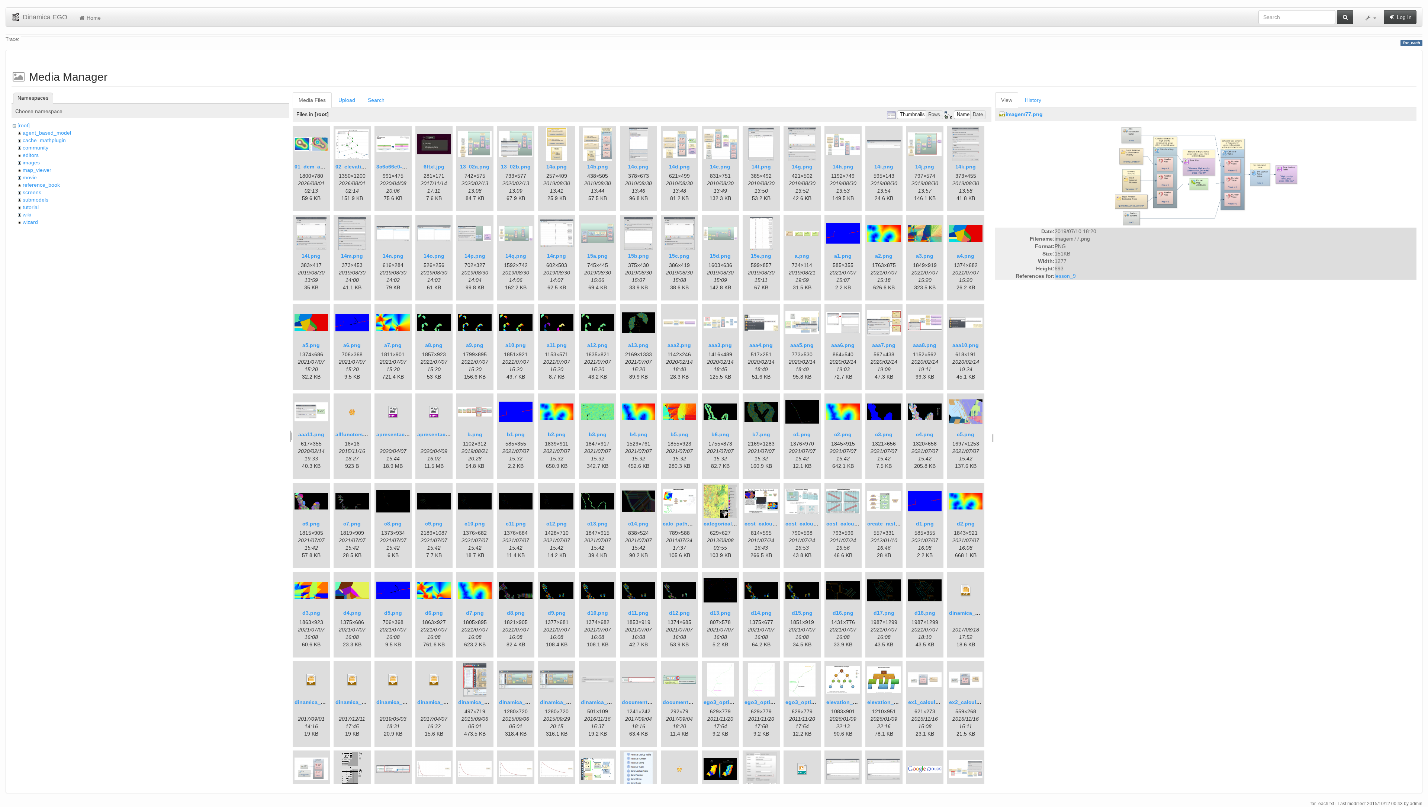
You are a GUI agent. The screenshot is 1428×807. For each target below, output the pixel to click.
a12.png (597, 345)
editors (31, 155)
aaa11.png (311, 434)
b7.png (761, 434)
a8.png (434, 345)
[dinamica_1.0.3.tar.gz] (352, 680)
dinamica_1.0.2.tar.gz (321, 702)
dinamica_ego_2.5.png (487, 702)
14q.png (515, 256)
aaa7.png (883, 345)
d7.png (475, 613)
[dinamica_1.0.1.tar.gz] (965, 590)
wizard (30, 222)
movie (30, 177)
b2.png (557, 434)
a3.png (924, 256)
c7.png (352, 524)
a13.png (638, 345)
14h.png (843, 167)
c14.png (638, 524)
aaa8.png (924, 345)
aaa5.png (802, 345)
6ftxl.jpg (434, 167)
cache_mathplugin (44, 140)
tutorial (31, 207)
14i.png (883, 167)
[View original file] (1206, 175)
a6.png (352, 345)
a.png (802, 256)
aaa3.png (720, 345)
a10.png (515, 345)
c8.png (393, 524)
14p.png (474, 256)
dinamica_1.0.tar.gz (441, 702)
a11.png (557, 345)
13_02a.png (474, 167)
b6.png (720, 434)
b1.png (516, 434)
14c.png (638, 167)
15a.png (597, 256)
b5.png (679, 434)
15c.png (679, 256)
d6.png (434, 613)
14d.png (679, 167)
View (1006, 100)
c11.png (516, 524)
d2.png (966, 524)
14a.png (556, 167)
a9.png (474, 345)
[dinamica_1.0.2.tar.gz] (311, 680)
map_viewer (37, 170)
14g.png (802, 167)
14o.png (434, 256)
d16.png (843, 613)
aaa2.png (679, 345)
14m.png (352, 256)
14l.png (311, 256)
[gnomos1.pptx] (802, 769)
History (1033, 100)
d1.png (925, 524)
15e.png (761, 256)
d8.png (516, 613)
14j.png (924, 167)
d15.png (802, 613)
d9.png (557, 613)
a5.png (311, 345)
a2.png (883, 256)
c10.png (474, 524)
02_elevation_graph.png (366, 167)
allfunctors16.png (357, 434)
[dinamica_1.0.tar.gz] (434, 680)
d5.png (393, 613)
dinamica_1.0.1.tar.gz (975, 613)
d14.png (761, 613)
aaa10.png (965, 345)
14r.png (556, 256)
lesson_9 (1065, 276)
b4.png (638, 434)
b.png (474, 434)
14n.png (393, 256)
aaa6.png (843, 345)
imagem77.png (1024, 114)
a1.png (843, 256)
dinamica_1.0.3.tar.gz (362, 702)
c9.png (434, 524)
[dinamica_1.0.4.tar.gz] (393, 680)
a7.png (393, 345)
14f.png (761, 167)
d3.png (311, 613)
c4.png (924, 434)
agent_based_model (47, 133)
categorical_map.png (730, 524)
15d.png (720, 256)
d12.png (679, 613)
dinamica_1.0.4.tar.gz (403, 702)
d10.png (597, 613)
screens (32, 192)
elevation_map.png (891, 702)
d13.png (720, 613)
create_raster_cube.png (897, 524)
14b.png (597, 167)
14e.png (720, 167)
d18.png (924, 613)
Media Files (312, 100)
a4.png (965, 256)
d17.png (884, 613)
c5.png (965, 434)
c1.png (802, 434)
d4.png (352, 613)
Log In (1403, 17)
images (31, 162)
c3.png (883, 434)
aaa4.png (761, 345)
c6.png (311, 524)
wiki (27, 215)
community (35, 148)
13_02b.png (516, 167)
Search (376, 100)
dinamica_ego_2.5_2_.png (532, 702)
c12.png (556, 524)
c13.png (597, 524)
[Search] (1345, 17)
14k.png (965, 167)
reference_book (41, 185)
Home (93, 18)
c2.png (843, 434)
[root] (23, 125)
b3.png (598, 434)
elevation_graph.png (852, 702)
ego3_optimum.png (728, 702)
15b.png (638, 256)
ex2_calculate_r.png (974, 702)
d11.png (638, 613)
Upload (346, 100)
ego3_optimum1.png (770, 702)
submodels (35, 200)
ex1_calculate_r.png (933, 702)
